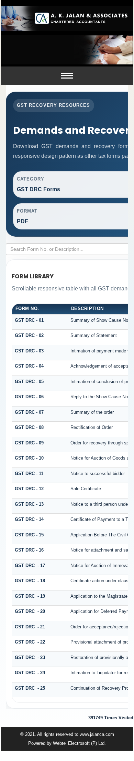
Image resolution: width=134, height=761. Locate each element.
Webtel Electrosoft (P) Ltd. (79, 743)
